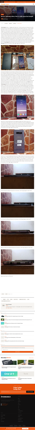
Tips (18, 407)
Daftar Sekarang (30, 391)
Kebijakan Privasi (20, 421)
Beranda (2, 12)
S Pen (8, 299)
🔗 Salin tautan (19, 23)
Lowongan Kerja (20, 418)
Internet (19, 404)
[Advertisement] (17, 284)
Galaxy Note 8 (16, 299)
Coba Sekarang (25, 428)
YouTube (20, 425)
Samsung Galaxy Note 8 (23, 299)
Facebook (14, 23)
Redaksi (19, 416)
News (19, 398)
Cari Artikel (2, 421)
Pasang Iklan (20, 419)
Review (6, 12)
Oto (18, 406)
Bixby (28, 299)
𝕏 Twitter (6, 23)
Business (19, 401)
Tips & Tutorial (3, 418)
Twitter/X (15, 425)
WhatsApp (10, 23)
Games (2, 416)
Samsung (4, 299)
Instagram (11, 425)
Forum (19, 409)
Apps (19, 403)
